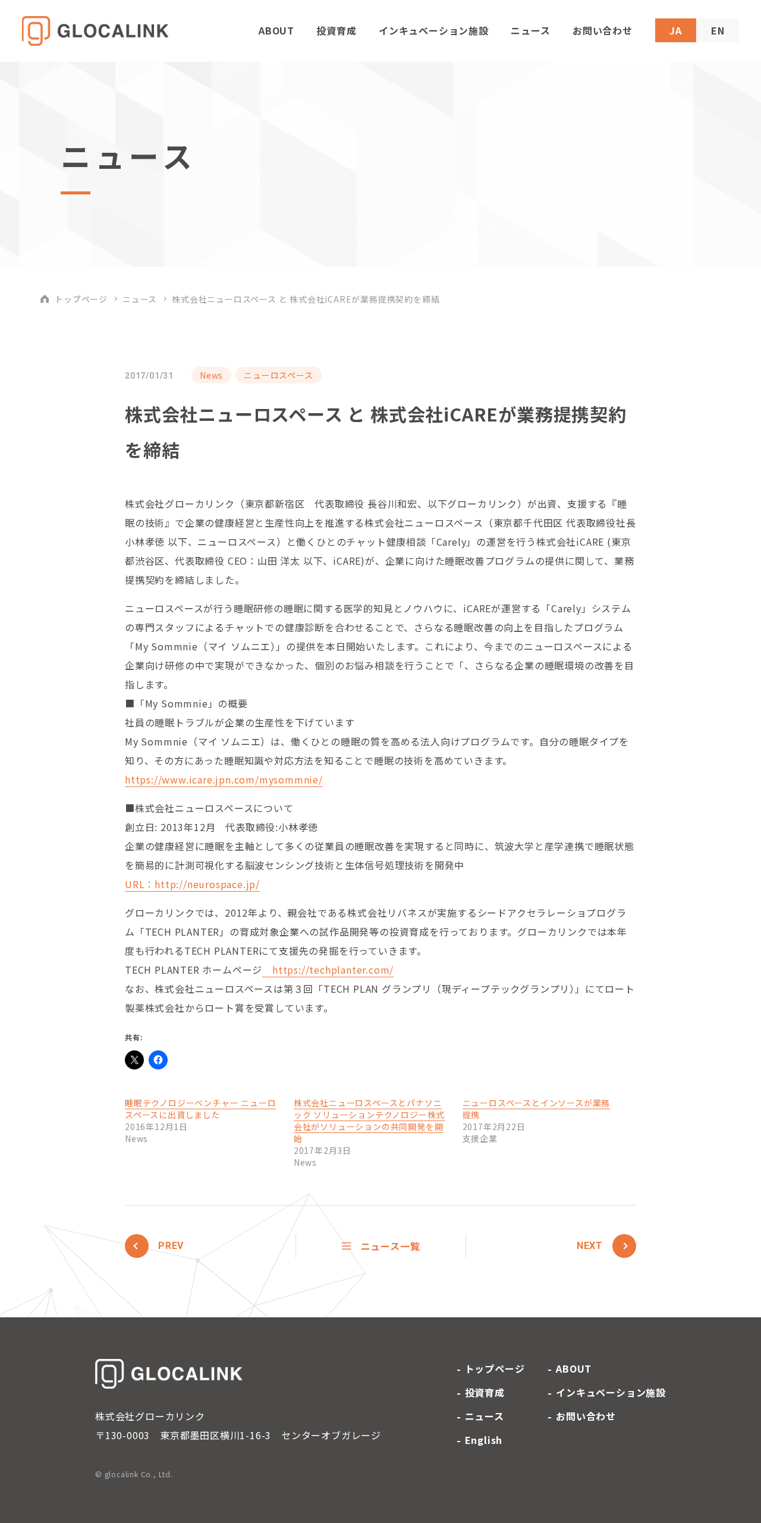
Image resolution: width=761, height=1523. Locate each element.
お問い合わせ (603, 30)
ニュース (530, 30)
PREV (171, 1245)
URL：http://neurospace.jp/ (192, 884)
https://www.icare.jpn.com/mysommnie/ (224, 779)
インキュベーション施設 (434, 30)
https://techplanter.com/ (328, 969)
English (484, 1440)
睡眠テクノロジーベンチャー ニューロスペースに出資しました (200, 1109)
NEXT (590, 1245)
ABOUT (276, 30)
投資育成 (336, 30)
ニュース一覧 (390, 1246)
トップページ (81, 299)
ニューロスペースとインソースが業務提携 (537, 1109)
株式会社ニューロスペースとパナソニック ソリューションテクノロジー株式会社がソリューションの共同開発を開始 (369, 1120)
